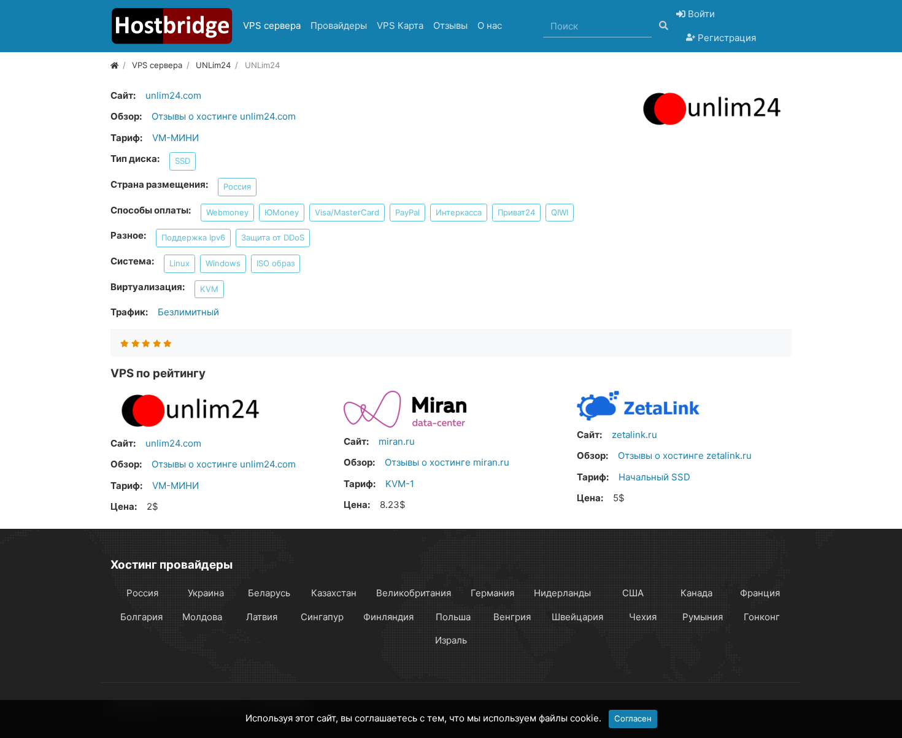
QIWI (559, 212)
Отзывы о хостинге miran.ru (447, 462)
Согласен (633, 718)
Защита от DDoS (272, 237)
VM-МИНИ (175, 138)
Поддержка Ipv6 (193, 237)
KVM (209, 289)
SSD (182, 161)
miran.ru (397, 441)
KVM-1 (399, 484)
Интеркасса (459, 212)
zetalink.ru (634, 434)
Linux (179, 263)
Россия (237, 186)
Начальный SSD (654, 477)
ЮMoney (281, 212)
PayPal (407, 212)
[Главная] (114, 65)
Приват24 (516, 212)
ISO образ (275, 263)
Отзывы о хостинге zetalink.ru (685, 455)
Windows (223, 263)
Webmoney (227, 212)
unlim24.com (173, 95)
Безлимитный (188, 312)
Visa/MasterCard (347, 212)
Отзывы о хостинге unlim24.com (224, 116)
